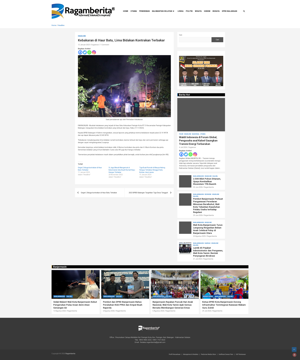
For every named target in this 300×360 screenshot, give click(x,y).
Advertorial (208, 296)
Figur (181, 134)
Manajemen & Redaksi (190, 354)
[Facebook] (80, 52)
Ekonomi (208, 194)
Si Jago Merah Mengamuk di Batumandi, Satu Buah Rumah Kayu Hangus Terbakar (122, 170)
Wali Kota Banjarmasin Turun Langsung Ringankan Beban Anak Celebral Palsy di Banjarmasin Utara (208, 229)
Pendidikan (144, 11)
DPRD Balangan (229, 11)
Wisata (198, 11)
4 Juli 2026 (183, 147)
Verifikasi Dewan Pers (226, 354)
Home (125, 11)
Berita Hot (184, 94)
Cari (180, 35)
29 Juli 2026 (206, 311)
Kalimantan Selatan (162, 11)
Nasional (195, 134)
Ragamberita (209, 187)
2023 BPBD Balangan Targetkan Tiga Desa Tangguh (148, 193)
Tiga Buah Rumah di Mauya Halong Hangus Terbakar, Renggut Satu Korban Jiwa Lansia (152, 170)
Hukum (207, 11)
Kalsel (215, 176)
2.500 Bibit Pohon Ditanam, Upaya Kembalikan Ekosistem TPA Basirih (207, 181)
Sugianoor (95, 45)
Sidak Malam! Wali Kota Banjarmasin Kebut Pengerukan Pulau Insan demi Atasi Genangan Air (75, 305)
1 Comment (104, 45)
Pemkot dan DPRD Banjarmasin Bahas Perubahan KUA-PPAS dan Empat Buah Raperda (122, 305)
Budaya (216, 11)
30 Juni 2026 (198, 187)
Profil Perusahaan (174, 354)
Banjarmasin (198, 176)
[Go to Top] (294, 349)
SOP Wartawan (241, 354)
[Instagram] (94, 52)
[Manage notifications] (294, 355)
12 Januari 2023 (84, 45)
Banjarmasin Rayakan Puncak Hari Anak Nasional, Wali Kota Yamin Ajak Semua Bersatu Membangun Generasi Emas (173, 305)
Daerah (207, 243)
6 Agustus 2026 (109, 311)
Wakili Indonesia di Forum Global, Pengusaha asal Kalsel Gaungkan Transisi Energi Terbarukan (198, 140)
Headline (82, 36)
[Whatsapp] (89, 52)
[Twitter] (85, 52)
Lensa (181, 11)
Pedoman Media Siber (208, 354)
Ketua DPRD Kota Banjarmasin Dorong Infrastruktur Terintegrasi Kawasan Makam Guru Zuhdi (224, 305)
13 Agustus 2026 (59, 311)
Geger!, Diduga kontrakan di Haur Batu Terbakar (99, 193)
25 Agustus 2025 (199, 236)
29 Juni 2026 (198, 215)
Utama (134, 11)
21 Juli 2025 (197, 259)
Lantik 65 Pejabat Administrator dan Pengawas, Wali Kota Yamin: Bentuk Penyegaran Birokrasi (208, 251)
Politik (189, 11)
